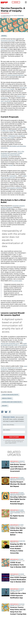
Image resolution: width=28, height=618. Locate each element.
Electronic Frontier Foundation (5, 2)
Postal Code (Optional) (8, 424)
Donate (16, 2)
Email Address (6, 429)
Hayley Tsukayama (19, 15)
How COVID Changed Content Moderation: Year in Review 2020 (18, 579)
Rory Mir (22, 541)
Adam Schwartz (20, 478)
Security (4, 405)
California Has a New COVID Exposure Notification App (18, 595)
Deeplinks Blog (14, 461)
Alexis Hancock (6, 15)
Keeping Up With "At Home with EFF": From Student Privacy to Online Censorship (18, 548)
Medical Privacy (7, 398)
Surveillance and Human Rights (11, 402)
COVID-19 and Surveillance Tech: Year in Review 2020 (18, 565)
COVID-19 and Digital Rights (10, 394)
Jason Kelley (18, 590)
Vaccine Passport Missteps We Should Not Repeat (17, 484)
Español (4, 35)
